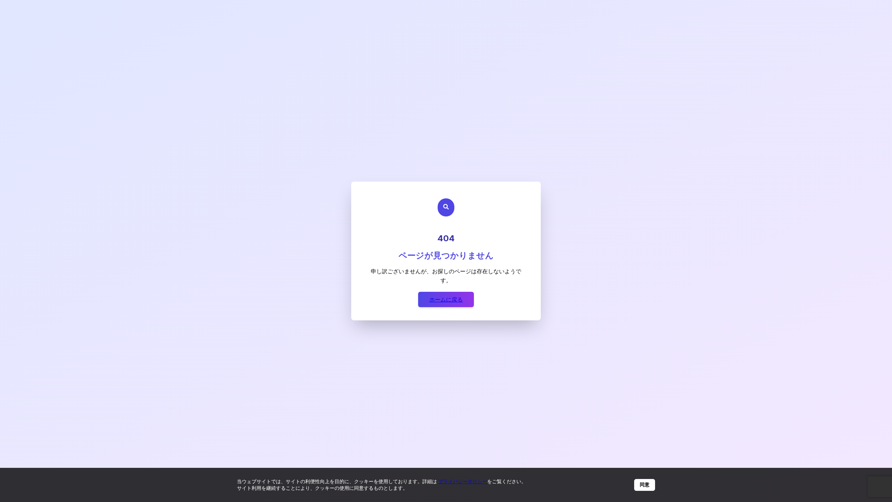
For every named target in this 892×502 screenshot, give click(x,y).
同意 (644, 484)
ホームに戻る (446, 299)
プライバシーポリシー (462, 481)
